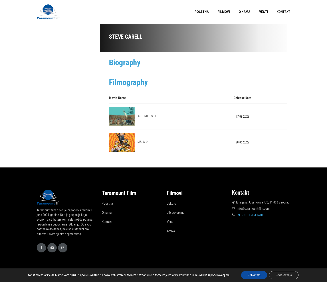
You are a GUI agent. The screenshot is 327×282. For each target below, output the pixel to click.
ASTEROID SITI (146, 116)
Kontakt (283, 12)
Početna (202, 12)
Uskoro (171, 203)
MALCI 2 (142, 142)
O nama (244, 12)
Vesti (263, 12)
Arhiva (171, 231)
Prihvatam (254, 275)
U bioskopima (175, 213)
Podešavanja (284, 275)
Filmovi (224, 12)
